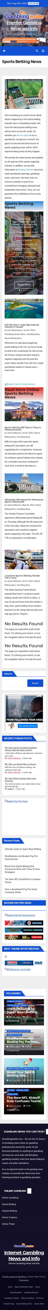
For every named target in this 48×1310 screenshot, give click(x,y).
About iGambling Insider (24, 1287)
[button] (37, 51)
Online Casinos (9, 1217)
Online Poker (8, 1224)
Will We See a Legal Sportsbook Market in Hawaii (22, 326)
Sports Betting (9, 1204)
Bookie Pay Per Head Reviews (18, 1031)
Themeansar (24, 1280)
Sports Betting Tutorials (17, 1005)
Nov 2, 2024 (14, 1047)
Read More (24, 284)
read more (9, 370)
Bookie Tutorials (14, 1068)
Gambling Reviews (14, 1035)
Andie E (11, 789)
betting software (26, 170)
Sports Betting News (20, 236)
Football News (22, 1090)
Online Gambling (10, 1198)
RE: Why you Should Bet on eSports (20, 764)
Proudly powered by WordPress (14, 1277)
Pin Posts (40, 1298)
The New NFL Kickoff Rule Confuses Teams (24, 1099)
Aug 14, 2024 (15, 1106)
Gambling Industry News (15, 334)
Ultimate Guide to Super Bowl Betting (23, 849)
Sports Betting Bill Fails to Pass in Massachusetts (23, 428)
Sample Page (9, 1304)
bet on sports (23, 135)
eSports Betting (9, 1211)
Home (10, 1287)
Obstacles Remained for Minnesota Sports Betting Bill (24, 500)
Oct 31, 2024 (15, 1080)
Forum (37, 1287)
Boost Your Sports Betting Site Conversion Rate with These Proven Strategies (22, 869)
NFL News (10, 1090)
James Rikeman (14, 433)
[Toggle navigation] (43, 50)
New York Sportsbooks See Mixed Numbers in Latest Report (24, 223)
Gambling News (33, 334)
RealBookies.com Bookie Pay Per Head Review (23, 1041)
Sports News (12, 1094)
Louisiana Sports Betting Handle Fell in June (22, 576)
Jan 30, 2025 (15, 1017)
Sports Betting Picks (24, 1304)
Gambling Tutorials (15, 1001)
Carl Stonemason (19, 232)
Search (8, 673)
